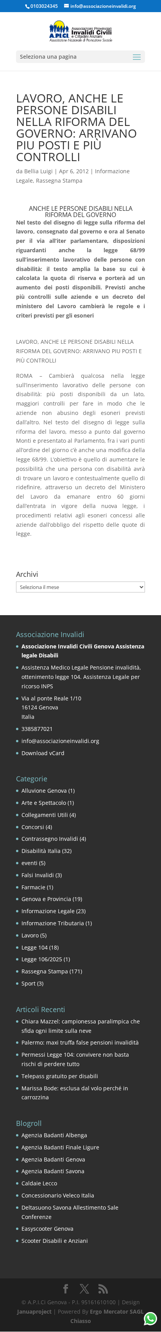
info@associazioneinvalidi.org (60, 741)
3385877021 (37, 728)
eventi (29, 863)
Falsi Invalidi (37, 875)
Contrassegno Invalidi (49, 838)
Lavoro (30, 935)
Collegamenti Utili (44, 815)
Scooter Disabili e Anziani (54, 1240)
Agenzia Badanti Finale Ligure (60, 1147)
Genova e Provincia (46, 899)
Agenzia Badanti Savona (52, 1171)
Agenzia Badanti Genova (53, 1159)
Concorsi (32, 827)
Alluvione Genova (44, 790)
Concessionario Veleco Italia (57, 1195)
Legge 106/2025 (41, 959)
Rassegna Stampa (59, 180)
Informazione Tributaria (52, 923)
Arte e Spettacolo (43, 802)
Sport (28, 983)
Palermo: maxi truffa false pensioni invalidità (80, 1042)
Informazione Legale (48, 911)
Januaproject (34, 1311)
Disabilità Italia (41, 850)
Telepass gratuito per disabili (59, 1076)
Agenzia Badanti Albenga (54, 1135)
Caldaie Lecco (39, 1183)
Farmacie (33, 887)
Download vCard (42, 753)
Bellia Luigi (38, 171)
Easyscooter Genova (47, 1228)
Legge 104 (34, 947)
